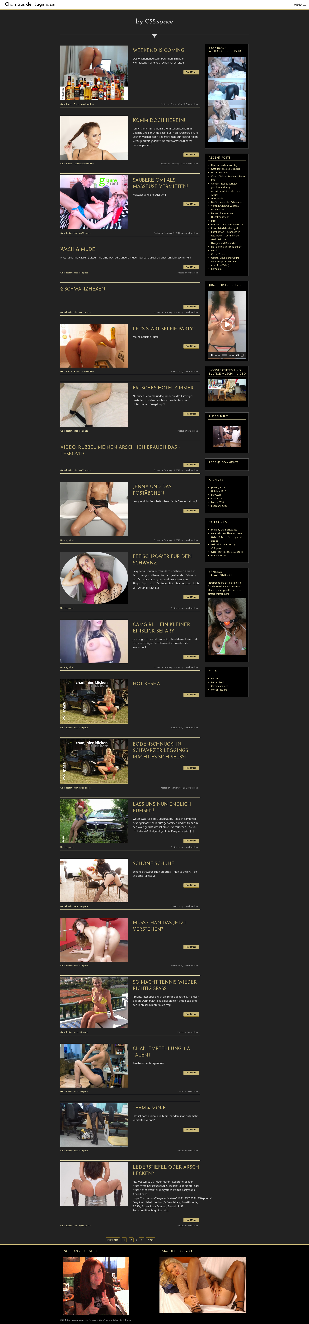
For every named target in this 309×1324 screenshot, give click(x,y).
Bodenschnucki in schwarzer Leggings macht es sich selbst (160, 751)
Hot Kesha (146, 684)
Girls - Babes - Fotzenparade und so (77, 104)
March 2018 (217, 502)
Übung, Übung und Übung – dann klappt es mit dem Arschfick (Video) (226, 261)
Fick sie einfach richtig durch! (226, 246)
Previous (112, 1240)
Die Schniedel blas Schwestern (227, 202)
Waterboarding (219, 172)
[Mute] (237, 355)
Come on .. (216, 268)
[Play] (212, 355)
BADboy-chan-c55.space (224, 529)
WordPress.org (219, 689)
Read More (191, 72)
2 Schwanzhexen (82, 289)
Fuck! (213, 220)
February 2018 (219, 505)
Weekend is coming (158, 50)
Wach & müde (77, 249)
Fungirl (214, 250)
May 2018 (216, 494)
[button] (226, 324)
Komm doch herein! (159, 120)
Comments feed (219, 685)
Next (150, 1240)
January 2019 (218, 487)
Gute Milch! (217, 198)
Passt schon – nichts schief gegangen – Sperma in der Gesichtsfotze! (225, 235)
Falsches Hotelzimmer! (163, 388)
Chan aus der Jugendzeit (31, 4)
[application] (227, 325)
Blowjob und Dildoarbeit (224, 243)
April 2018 (216, 498)
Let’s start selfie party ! (164, 329)
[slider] (224, 355)
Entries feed (217, 682)
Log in (214, 678)
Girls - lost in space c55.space (74, 272)
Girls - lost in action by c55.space (75, 233)
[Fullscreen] (242, 355)
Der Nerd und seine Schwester (227, 224)
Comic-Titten (218, 254)
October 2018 (218, 491)
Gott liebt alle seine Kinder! (225, 168)
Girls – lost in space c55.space (227, 551)
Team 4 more (149, 1108)
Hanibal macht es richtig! (224, 165)
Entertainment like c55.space (226, 533)
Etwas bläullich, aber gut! (224, 228)
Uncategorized (67, 540)
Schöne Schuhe (153, 864)
